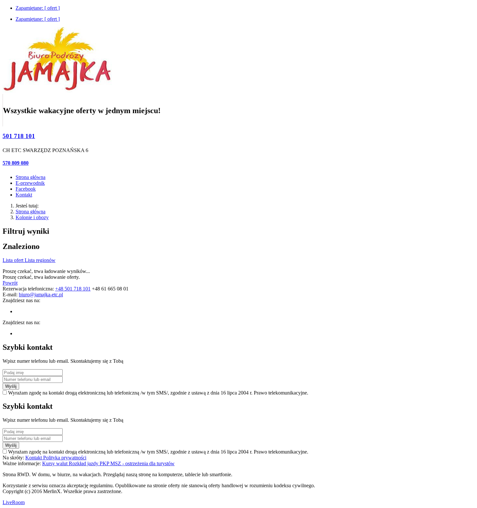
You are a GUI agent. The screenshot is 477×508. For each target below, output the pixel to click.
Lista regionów (40, 260)
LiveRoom (14, 502)
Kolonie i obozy (32, 217)
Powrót (10, 283)
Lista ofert (14, 260)
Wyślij (11, 386)
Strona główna (30, 211)
